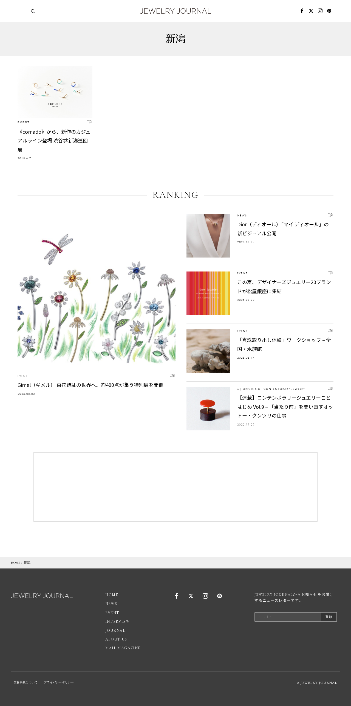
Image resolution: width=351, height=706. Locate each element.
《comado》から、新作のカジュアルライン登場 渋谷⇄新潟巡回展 (54, 140)
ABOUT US (116, 639)
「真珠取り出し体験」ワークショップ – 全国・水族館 (284, 344)
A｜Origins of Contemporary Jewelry (271, 389)
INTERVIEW (117, 621)
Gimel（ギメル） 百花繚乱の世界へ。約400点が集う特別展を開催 (90, 384)
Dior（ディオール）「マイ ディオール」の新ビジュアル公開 (283, 228)
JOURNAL (115, 630)
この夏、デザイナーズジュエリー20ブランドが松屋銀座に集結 (284, 286)
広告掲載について (26, 682)
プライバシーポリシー (59, 682)
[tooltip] (302, 11)
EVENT (24, 122)
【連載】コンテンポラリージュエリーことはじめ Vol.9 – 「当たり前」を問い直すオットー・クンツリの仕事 (285, 406)
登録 (328, 617)
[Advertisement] (176, 487)
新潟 (27, 563)
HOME (15, 563)
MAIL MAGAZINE (123, 648)
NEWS (242, 215)
